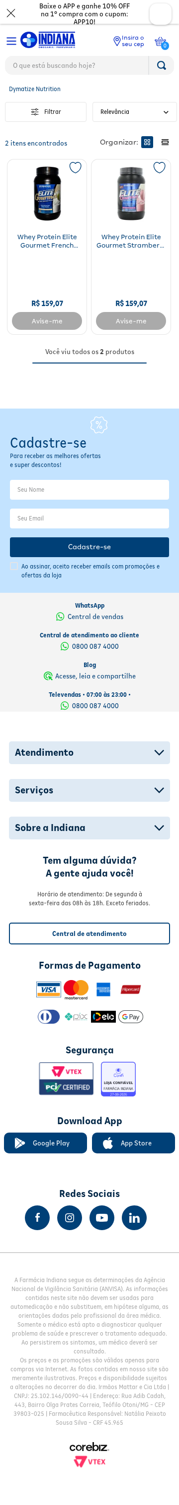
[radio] (147, 142)
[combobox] (89, 68)
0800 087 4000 (95, 646)
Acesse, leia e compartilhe (95, 676)
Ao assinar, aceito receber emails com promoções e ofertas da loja (90, 571)
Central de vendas (95, 617)
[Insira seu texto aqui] (37, 1217)
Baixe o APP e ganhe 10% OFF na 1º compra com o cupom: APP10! (84, 14)
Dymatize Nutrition (35, 89)
